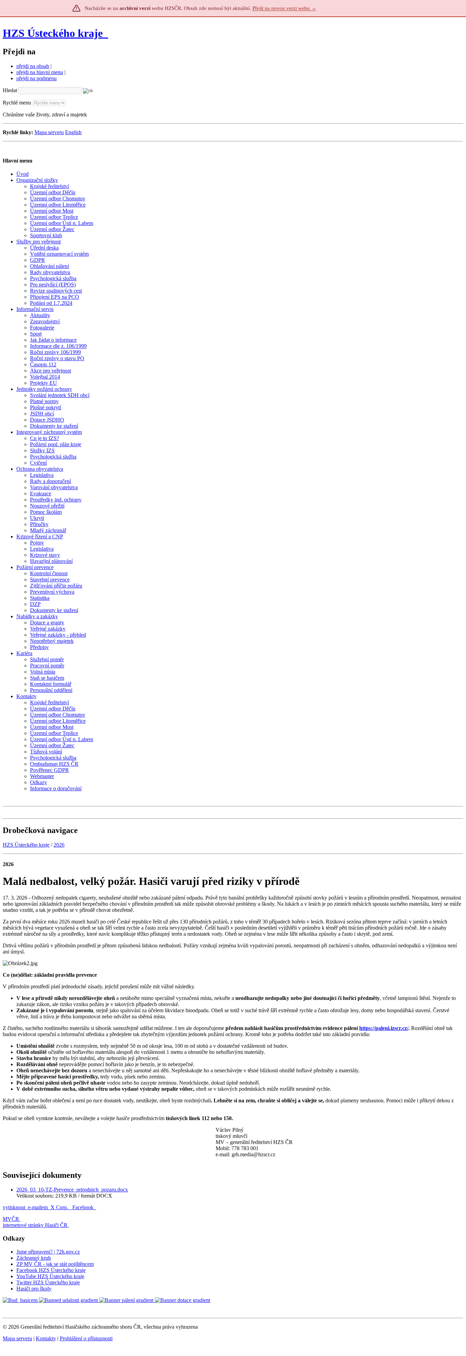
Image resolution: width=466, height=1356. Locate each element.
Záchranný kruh (33, 1258)
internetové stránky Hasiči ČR (35, 1225)
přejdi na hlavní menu (39, 72)
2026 (59, 845)
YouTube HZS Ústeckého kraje (50, 1276)
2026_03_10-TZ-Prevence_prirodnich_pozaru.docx (72, 1189)
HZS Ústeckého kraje (53, 33)
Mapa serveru (49, 132)
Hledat (10, 90)
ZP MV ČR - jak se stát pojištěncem (55, 1264)
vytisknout (14, 1207)
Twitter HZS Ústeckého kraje (48, 1282)
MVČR (11, 1219)
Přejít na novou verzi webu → (284, 8)
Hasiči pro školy (34, 1288)
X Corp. (60, 1207)
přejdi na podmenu (36, 78)
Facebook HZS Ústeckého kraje (51, 1270)
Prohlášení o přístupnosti (86, 1338)
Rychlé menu (17, 102)
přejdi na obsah (32, 66)
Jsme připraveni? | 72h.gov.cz (48, 1252)
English (73, 132)
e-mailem (38, 1207)
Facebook (83, 1207)
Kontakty (46, 1338)
